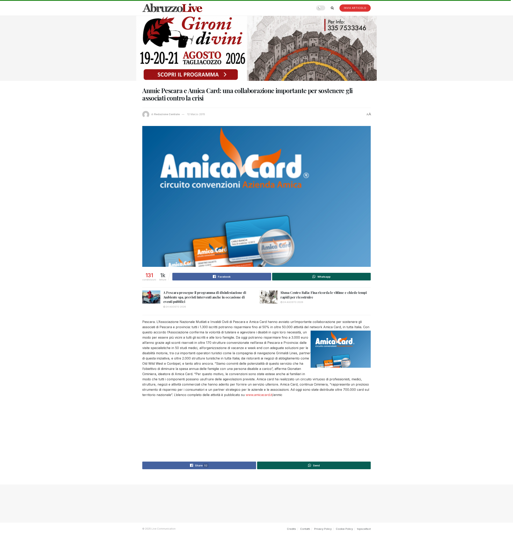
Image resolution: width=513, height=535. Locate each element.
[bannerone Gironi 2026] (256, 48)
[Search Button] (332, 8)
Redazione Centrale (167, 114)
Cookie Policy (344, 528)
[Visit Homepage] (172, 8)
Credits (291, 528)
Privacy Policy (323, 528)
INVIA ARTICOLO (355, 7)
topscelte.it (364, 528)
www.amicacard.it (259, 395)
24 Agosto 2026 (175, 306)
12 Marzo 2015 (196, 114)
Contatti (305, 528)
